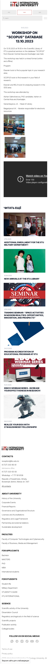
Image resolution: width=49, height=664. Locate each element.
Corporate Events (9, 502)
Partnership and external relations (15, 523)
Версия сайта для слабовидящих (15, 660)
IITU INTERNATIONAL (11, 596)
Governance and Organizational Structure (18, 510)
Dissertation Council (10, 612)
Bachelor (5, 555)
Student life (6, 584)
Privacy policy (7, 653)
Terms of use (7, 649)
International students (10, 572)
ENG (24, 12)
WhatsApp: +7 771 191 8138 (12, 475)
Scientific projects (9, 620)
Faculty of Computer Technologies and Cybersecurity (23, 539)
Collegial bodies (8, 629)
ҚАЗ (40, 12)
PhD (3, 563)
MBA (4, 567)
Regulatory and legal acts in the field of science (20, 616)
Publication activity (9, 624)
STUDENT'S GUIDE (9, 592)
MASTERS (6, 559)
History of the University (11, 498)
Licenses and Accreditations (13, 515)
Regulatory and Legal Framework (15, 519)
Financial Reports (8, 506)
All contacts (6, 486)
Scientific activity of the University (15, 608)
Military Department (9, 588)
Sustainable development (12, 527)
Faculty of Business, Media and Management (20, 543)
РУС (9, 12)
